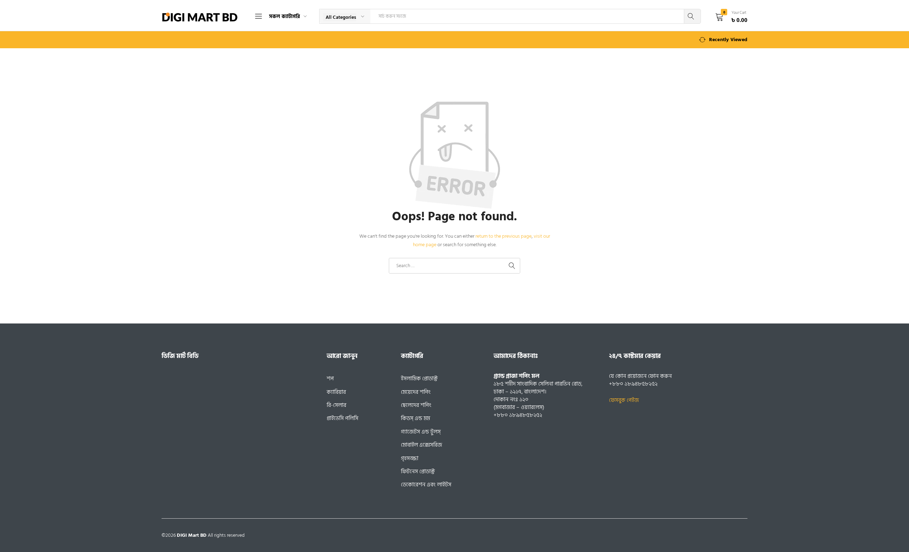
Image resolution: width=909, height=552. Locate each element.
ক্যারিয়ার (336, 392)
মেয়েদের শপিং (416, 392)
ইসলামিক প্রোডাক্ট (419, 378)
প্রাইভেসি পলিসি (342, 418)
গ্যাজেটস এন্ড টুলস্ (421, 431)
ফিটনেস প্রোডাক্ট (418, 471)
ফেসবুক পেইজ (624, 400)
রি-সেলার (336, 405)
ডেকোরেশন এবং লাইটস (426, 484)
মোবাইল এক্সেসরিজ (421, 444)
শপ (330, 378)
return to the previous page (503, 236)
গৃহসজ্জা (409, 458)
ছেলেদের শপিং (416, 405)
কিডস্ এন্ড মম (415, 418)
